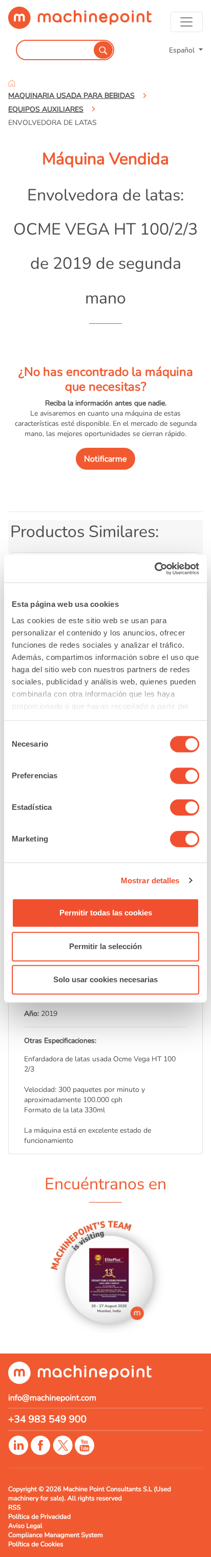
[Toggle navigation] (187, 22)
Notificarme (105, 459)
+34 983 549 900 (47, 1419)
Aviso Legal (25, 1525)
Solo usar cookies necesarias (105, 979)
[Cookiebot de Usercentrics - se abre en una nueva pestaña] (154, 568)
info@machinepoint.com (52, 1397)
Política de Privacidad (39, 1516)
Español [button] (183, 50)
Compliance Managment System (55, 1535)
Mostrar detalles (150, 880)
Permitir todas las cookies (105, 912)
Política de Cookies (35, 1544)
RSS (14, 1507)
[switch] (184, 776)
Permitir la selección (105, 946)
